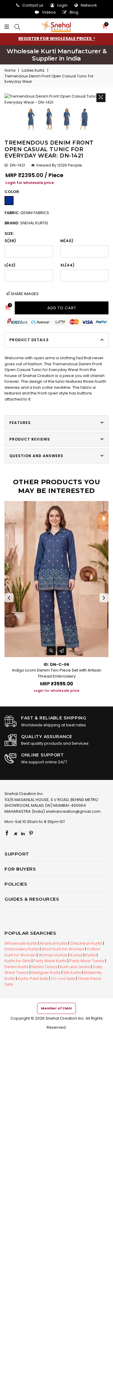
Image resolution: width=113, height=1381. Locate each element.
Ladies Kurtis (33, 70)
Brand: (26, 223)
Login (62, 5)
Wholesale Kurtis (21, 943)
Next (103, 597)
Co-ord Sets (63, 978)
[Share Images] (61, 650)
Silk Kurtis (72, 972)
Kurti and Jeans (75, 967)
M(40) (66, 241)
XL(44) (67, 265)
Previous (9, 597)
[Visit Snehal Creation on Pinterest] (31, 834)
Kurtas (76, 955)
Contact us (32, 5)
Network (89, 5)
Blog (74, 12)
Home (10, 70)
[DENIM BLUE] (9, 200)
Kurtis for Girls (18, 961)
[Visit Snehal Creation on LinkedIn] (23, 834)
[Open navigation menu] (8, 27)
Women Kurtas (53, 955)
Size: (9, 233)
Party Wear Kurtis (50, 961)
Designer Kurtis (46, 972)
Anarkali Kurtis (53, 943)
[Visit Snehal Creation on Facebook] (7, 834)
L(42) (10, 265)
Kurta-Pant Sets (33, 978)
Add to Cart (61, 308)
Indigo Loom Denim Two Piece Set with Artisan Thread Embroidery (56, 673)
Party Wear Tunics (86, 961)
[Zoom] (100, 97)
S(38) (10, 241)
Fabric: (27, 213)
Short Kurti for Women (63, 949)
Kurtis (90, 955)
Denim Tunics (44, 967)
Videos (49, 12)
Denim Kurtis (17, 967)
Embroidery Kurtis (22, 949)
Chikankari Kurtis (86, 943)
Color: (12, 192)
